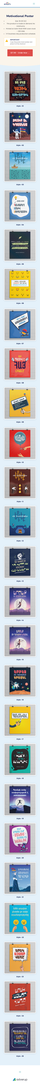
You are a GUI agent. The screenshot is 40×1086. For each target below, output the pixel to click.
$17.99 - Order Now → (20, 53)
